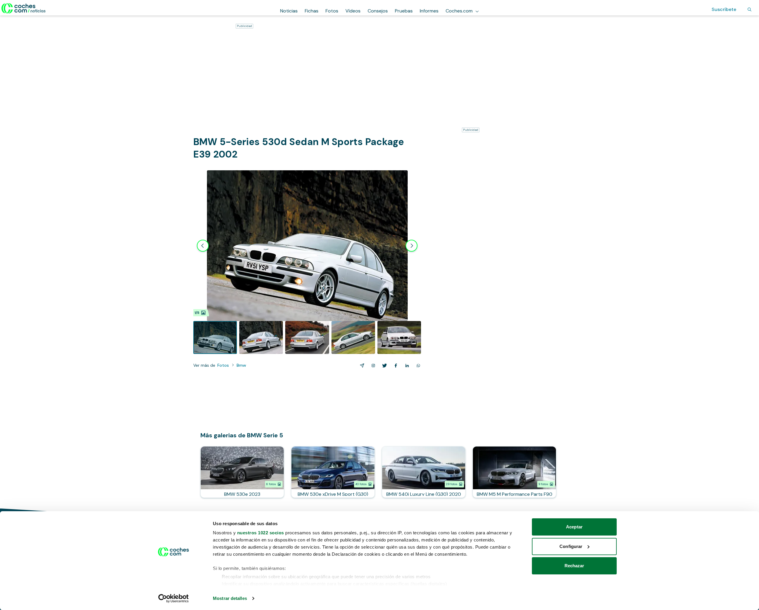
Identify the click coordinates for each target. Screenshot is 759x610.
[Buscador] (749, 9)
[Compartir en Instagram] (372, 365)
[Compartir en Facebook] (394, 365)
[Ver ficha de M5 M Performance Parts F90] (514, 472)
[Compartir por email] (361, 365)
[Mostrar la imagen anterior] (203, 246)
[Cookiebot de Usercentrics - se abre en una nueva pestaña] (174, 598)
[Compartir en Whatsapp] (417, 365)
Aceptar (574, 526)
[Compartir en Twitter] (383, 365)
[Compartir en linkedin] (406, 365)
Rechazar (574, 565)
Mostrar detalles (230, 598)
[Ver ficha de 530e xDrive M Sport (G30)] (332, 472)
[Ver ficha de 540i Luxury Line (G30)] (423, 472)
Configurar (570, 546)
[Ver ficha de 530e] (242, 472)
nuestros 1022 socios (260, 532)
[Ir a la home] (23, 8)
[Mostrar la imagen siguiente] (411, 246)
